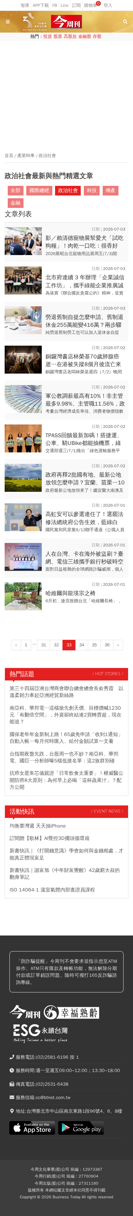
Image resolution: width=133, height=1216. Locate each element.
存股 (97, 36)
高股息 (70, 36)
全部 (15, 190)
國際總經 (39, 190)
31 (43, 645)
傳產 (110, 190)
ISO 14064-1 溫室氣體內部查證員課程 (52, 890)
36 (107, 645)
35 (94, 645)
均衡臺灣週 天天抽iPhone (38, 826)
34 (81, 645)
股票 (58, 36)
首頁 (9, 156)
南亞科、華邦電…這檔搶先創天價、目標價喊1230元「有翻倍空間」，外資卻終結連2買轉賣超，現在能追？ (66, 715)
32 (56, 645)
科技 (92, 190)
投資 (47, 36)
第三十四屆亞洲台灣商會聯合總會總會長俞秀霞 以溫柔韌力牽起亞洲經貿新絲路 (66, 691)
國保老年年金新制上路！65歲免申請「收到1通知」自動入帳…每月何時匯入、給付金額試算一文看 (66, 737)
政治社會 (47, 156)
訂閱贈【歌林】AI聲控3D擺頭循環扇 (49, 838)
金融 (15, 203)
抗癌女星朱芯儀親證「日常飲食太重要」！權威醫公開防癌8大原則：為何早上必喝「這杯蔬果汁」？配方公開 (66, 780)
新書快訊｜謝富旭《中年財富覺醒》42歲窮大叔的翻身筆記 (65, 873)
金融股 (84, 36)
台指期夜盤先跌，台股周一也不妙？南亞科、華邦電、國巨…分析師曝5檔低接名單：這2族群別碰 (64, 757)
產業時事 (26, 156)
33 (68, 645)
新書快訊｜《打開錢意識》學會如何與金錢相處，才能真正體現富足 (66, 854)
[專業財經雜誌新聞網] (66, 22)
